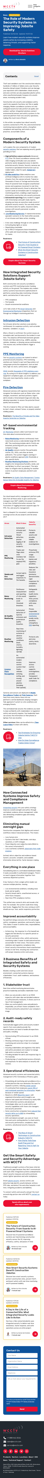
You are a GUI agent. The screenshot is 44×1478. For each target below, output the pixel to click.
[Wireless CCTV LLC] (11, 5)
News (5, 1460)
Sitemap (11, 1472)
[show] (36, 76)
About (31, 1457)
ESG (36, 1457)
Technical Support (16, 1460)
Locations (23, 1457)
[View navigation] (30, 6)
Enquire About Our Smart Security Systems (22, 262)
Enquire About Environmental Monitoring (22, 487)
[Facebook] (11, 1451)
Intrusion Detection (16, 320)
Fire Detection (13, 387)
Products (7, 1457)
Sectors (15, 1457)
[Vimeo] (21, 1451)
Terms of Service (28, 1401)
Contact (27, 1460)
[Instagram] (27, 1451)
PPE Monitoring (13, 354)
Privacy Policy (15, 1401)
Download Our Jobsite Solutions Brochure (22, 52)
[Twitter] (5, 1451)
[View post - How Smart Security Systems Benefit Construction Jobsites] (22, 1275)
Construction (14, 15)
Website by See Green (28, 1470)
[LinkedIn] (16, 1451)
